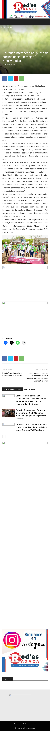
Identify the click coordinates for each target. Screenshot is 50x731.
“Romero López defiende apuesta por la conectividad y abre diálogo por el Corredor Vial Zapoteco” (31, 427)
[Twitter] (10, 78)
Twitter (25, 724)
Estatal (9, 27)
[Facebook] (4, 78)
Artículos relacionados (12, 389)
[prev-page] (3, 436)
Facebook (7, 679)
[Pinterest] (16, 78)
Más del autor (29, 389)
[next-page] (7, 436)
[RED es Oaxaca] (25, 9)
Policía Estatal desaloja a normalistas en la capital (12, 374)
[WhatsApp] (21, 78)
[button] (4, 21)
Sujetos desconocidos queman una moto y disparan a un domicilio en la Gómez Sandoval (36, 377)
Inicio (3, 27)
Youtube (33, 724)
